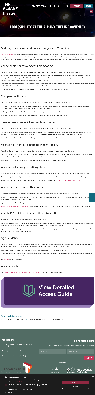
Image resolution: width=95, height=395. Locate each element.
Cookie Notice (21, 381)
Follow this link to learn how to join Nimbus (14, 206)
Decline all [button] (75, 387)
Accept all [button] (75, 382)
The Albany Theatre (7, 54)
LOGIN (88, 6)
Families (6, 259)
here (31, 112)
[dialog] (47, 384)
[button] (67, 6)
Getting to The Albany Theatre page (68, 180)
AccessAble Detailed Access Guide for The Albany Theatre (22, 272)
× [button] (93, 376)
